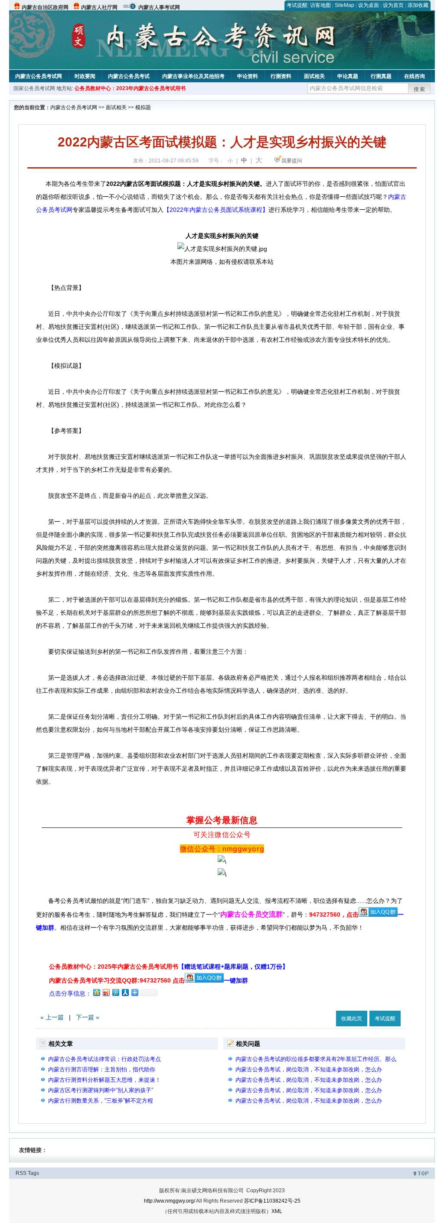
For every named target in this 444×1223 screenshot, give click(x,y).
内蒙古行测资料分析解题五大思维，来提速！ (104, 1080)
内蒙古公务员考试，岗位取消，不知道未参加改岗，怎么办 (308, 1069)
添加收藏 (418, 5)
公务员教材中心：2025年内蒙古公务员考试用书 (168, 966)
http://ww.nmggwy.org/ (169, 1201)
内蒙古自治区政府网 (45, 7)
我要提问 (291, 161)
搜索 (420, 89)
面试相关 (314, 76)
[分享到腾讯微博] (115, 992)
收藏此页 (351, 1018)
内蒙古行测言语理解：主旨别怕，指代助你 (101, 1069)
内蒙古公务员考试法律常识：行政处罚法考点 (104, 1059)
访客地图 (320, 5)
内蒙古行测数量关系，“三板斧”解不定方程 (100, 1100)
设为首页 (393, 5)
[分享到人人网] (125, 992)
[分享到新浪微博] (106, 992)
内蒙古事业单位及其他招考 (193, 76)
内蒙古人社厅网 (99, 7)
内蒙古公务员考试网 (38, 76)
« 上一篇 (52, 1017)
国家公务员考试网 (34, 88)
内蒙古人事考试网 (159, 7)
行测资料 (281, 76)
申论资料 (247, 76)
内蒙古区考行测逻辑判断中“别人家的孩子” (100, 1090)
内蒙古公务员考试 (129, 76)
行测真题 (381, 76)
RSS (21, 1173)
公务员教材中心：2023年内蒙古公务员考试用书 (130, 88)
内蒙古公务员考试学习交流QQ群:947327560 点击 (117, 980)
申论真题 (347, 76)
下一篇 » (87, 1017)
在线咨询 (414, 76)
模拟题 (143, 107)
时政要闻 (85, 76)
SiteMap (344, 5)
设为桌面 (368, 5)
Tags (33, 1173)
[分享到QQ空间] (96, 992)
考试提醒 (297, 5)
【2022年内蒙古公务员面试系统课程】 (215, 209)
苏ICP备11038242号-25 (272, 1201)
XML (276, 1211)
